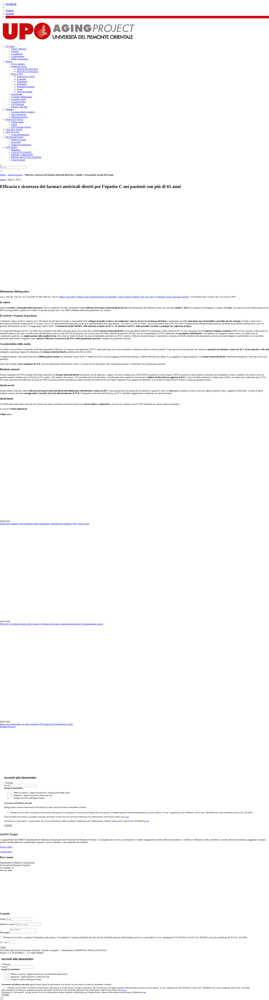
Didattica (10, 109)
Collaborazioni (17, 56)
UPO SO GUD (12, 132)
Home (2, 175)
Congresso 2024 (18, 99)
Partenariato (22, 81)
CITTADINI (11, 147)
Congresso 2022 (18, 102)
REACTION (17, 74)
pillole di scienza (15, 175)
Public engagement (19, 59)
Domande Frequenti (25, 87)
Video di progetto (24, 92)
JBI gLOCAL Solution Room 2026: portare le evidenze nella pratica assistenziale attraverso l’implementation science (51, 624)
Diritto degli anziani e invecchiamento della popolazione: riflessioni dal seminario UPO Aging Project (45, 524)
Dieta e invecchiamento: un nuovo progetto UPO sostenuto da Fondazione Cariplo (36, 724)
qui (127, 817)
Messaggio (5, 932)
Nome (2, 919)
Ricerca (9, 61)
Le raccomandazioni (20, 134)
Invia (3, 948)
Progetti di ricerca (19, 66)
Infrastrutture (17, 94)
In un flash (16, 142)
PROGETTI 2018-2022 (27, 71)
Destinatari (21, 84)
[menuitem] (12, 17)
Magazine (15, 150)
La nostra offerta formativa (23, 112)
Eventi (20, 89)
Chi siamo (10, 46)
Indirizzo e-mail (7, 924)
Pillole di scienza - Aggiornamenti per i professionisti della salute (42, 793)
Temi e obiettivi (18, 64)
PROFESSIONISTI (14, 137)
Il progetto (21, 79)
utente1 (3, 179)
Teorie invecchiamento (21, 145)
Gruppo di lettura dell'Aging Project (29, 798)
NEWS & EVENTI (14, 119)
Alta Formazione (18, 114)
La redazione (17, 54)
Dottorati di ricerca (19, 117)
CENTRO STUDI (14, 129)
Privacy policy (6, 847)
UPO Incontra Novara (21, 127)
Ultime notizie (17, 122)
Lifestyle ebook (18, 160)
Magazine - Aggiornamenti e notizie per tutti (33, 795)
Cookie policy (6, 852)
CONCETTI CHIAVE (21, 152)
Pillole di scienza (18, 139)
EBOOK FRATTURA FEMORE (26, 157)
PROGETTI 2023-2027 (27, 69)
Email (7, 785)
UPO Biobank (17, 104)
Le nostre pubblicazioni (21, 97)
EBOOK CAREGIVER (22, 155)
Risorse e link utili (19, 107)
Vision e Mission (18, 49)
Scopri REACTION (26, 76)
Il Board (14, 51)
